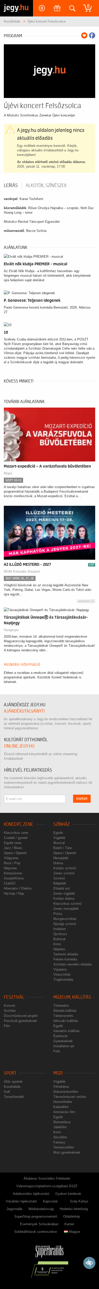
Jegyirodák (14, 1209)
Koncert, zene (18, 824)
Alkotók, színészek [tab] (46, 185)
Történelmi (61, 1006)
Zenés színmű (63, 873)
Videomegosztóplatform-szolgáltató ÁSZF (47, 1186)
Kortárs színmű (64, 868)
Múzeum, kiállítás (72, 997)
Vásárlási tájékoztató (21, 1201)
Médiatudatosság (41, 1209)
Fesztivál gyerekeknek (20, 1021)
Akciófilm (60, 1137)
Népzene (10, 868)
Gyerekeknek (63, 1041)
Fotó (56, 1051)
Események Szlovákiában (39, 1224)
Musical (59, 843)
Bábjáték (59, 883)
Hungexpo (11, 630)
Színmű (59, 878)
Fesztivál (14, 997)
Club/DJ (9, 883)
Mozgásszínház (65, 919)
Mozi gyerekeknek (66, 1152)
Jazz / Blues (13, 848)
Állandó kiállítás (65, 1011)
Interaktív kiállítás (66, 1031)
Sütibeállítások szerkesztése (35, 1232)
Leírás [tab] (11, 185)
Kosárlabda (12, 1087)
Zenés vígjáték (64, 893)
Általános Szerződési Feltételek (47, 1178)
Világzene (11, 858)
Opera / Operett (15, 853)
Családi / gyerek (16, 838)
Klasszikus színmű (67, 903)
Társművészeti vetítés (69, 1097)
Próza (57, 914)
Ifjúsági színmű (64, 924)
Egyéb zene (12, 843)
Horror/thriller (62, 1102)
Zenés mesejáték (66, 909)
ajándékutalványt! (24, 711)
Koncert (9, 1006)
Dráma (58, 863)
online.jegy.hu (19, 746)
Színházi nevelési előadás (72, 964)
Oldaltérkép (71, 1216)
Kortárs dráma (63, 898)
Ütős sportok (13, 1081)
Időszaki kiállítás (65, 1021)
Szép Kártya (79, 1201)
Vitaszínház (62, 974)
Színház (61, 824)
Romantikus (62, 1122)
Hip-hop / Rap (14, 893)
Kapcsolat (50, 1201)
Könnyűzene (13, 873)
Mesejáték (61, 858)
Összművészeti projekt (21, 1016)
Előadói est (61, 888)
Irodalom (59, 929)
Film (7, 1026)
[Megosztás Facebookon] (92, 35)
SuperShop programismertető (35, 1216)
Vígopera (60, 969)
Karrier (69, 1224)
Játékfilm (60, 1127)
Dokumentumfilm (65, 1092)
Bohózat (59, 939)
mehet (82, 798)
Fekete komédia (65, 959)
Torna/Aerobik (14, 1097)
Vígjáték (59, 838)
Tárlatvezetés (63, 1016)
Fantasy (59, 1142)
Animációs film (64, 1112)
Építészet (60, 1036)
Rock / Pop (12, 863)
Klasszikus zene (16, 833)
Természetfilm (63, 1147)
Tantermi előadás (65, 954)
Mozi (58, 1073)
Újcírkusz (60, 934)
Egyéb (58, 833)
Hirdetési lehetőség (74, 1209)
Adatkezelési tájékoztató (31, 1194)
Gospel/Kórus (14, 878)
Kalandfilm (61, 1107)
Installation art (63, 1046)
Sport (10, 1073)
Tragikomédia (63, 979)
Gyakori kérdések (68, 1194)
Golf (7, 1092)
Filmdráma (61, 1087)
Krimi (57, 944)
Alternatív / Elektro (17, 888)
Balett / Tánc (62, 848)
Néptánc (59, 949)
